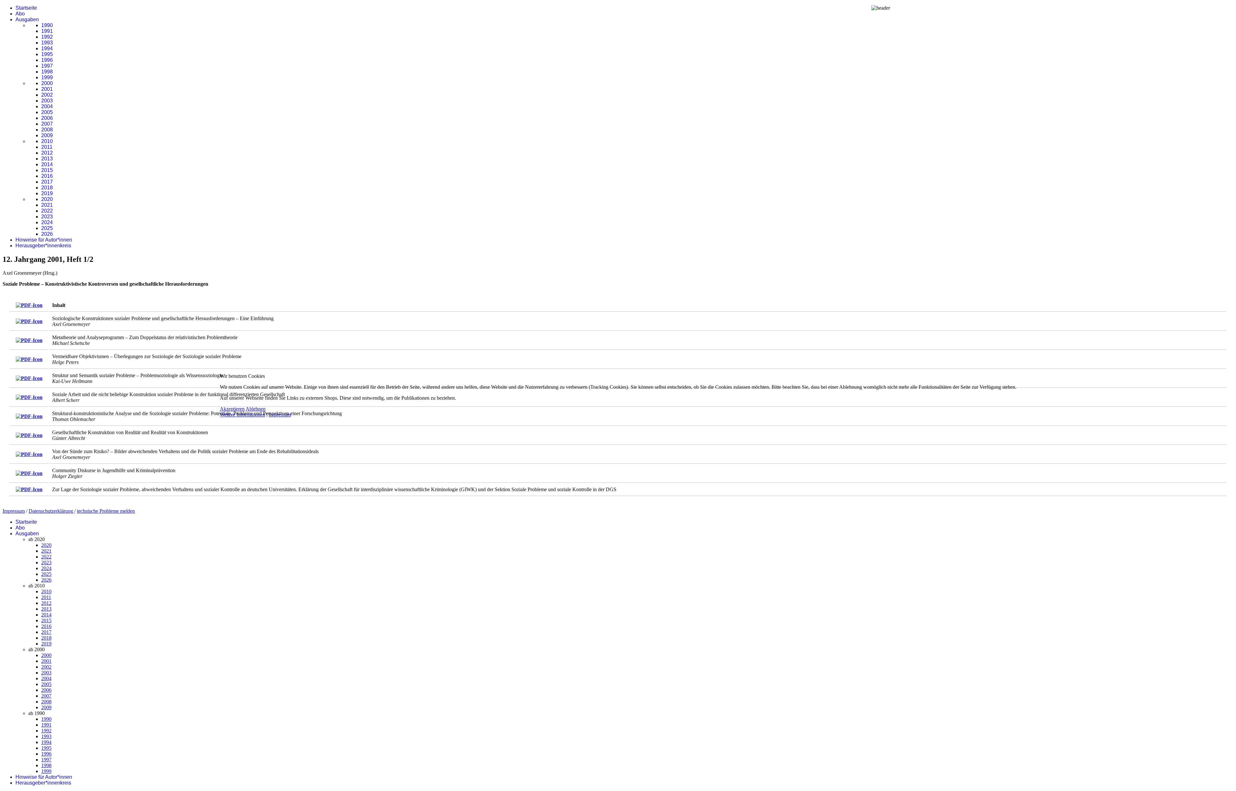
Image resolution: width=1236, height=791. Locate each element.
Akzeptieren (232, 409)
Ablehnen (256, 409)
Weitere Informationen (242, 414)
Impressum (280, 414)
